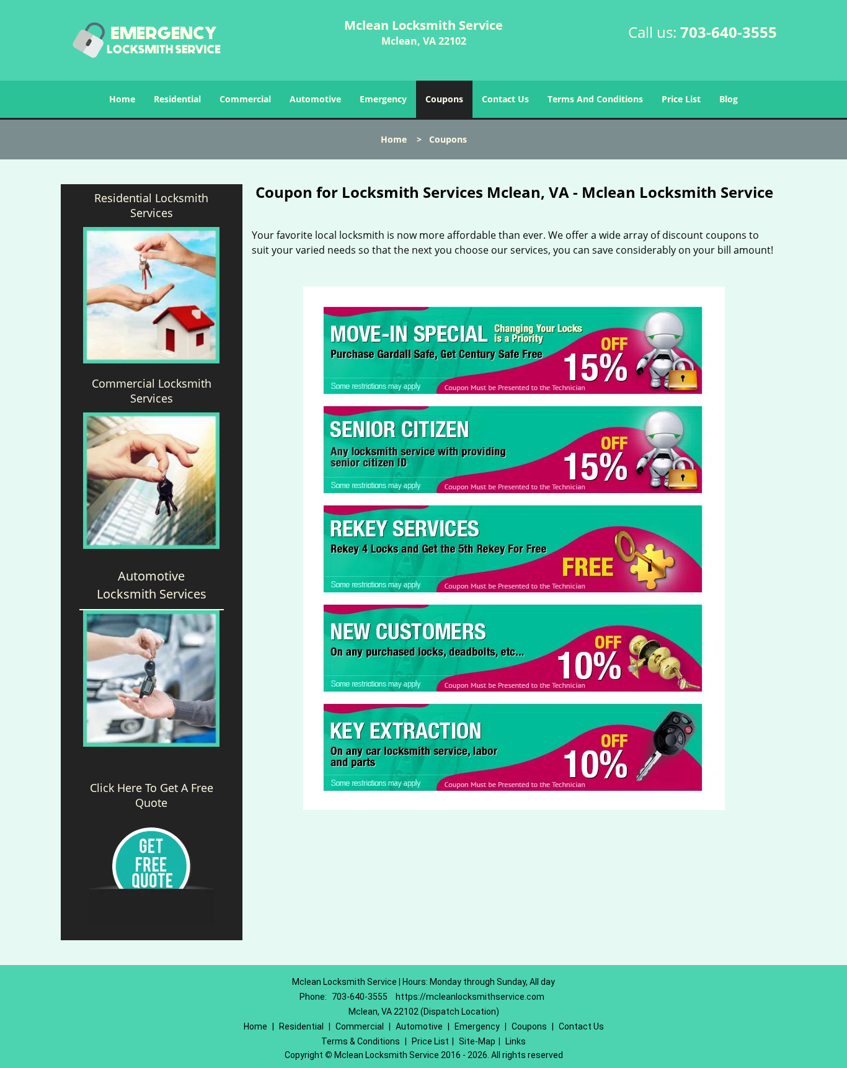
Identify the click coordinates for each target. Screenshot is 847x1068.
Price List (681, 99)
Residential (177, 99)
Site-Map (477, 1041)
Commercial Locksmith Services (151, 391)
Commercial (245, 99)
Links (515, 1041)
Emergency (383, 99)
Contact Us (505, 99)
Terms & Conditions (360, 1041)
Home (122, 99)
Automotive (315, 99)
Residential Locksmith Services (151, 205)
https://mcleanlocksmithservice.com (470, 997)
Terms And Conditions (595, 99)
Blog (728, 99)
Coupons (444, 99)
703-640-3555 (728, 32)
